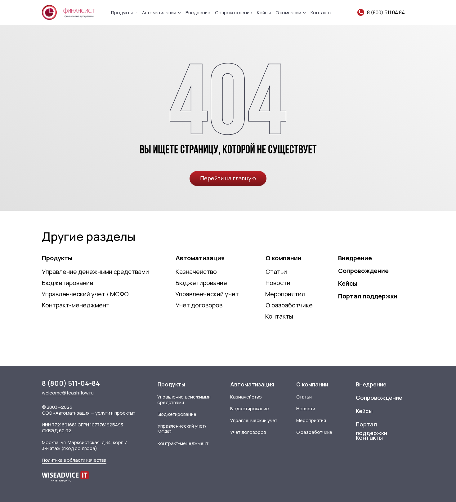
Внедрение (198, 12)
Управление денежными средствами (95, 271)
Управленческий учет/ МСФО (182, 429)
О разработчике (289, 305)
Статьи (276, 271)
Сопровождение (233, 12)
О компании (288, 12)
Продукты (122, 12)
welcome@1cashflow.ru (68, 393)
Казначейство (196, 271)
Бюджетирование (67, 283)
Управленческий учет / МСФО (85, 294)
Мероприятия (285, 294)
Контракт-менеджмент (76, 305)
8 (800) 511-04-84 (71, 383)
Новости (278, 283)
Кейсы (264, 12)
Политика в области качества (74, 460)
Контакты (321, 12)
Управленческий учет (207, 294)
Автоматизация (159, 12)
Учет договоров (199, 305)
